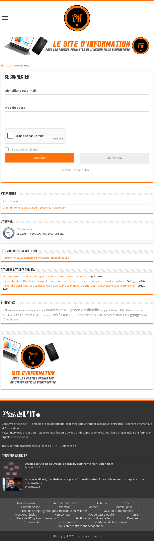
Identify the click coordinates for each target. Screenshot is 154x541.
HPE (5, 310)
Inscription (114, 158)
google (135, 315)
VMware (52, 310)
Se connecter (11, 201)
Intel (15, 319)
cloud (65, 315)
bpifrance (46, 315)
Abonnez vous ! (26, 503)
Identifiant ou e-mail (20, 90)
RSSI (127, 315)
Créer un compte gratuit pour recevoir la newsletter (34, 207)
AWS (56, 314)
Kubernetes (108, 315)
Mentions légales (26, 514)
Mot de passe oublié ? (77, 170)
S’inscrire (132, 518)
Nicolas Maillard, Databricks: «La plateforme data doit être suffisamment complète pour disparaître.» (64, 281)
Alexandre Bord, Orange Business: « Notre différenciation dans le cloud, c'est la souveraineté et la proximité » (69, 285)
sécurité (73, 315)
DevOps (29, 315)
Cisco (115, 310)
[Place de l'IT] (77, 17)
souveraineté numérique (21, 310)
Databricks (9, 315)
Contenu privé (123, 507)
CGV (126, 503)
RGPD (120, 315)
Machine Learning (133, 310)
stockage (41, 310)
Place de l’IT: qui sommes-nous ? (37, 518)
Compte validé (30, 507)
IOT (96, 315)
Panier (135, 514)
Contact (92, 507)
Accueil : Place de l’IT (66, 503)
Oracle (7, 319)
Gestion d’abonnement (118, 511)
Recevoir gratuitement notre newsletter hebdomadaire (36, 257)
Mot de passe (15, 107)
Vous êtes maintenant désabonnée (81, 526)
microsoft (86, 314)
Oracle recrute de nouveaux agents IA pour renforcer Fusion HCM (42, 276)
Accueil (7, 65)
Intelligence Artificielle (79, 309)
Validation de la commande (112, 522)
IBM (144, 315)
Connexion (64, 507)
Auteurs (102, 503)
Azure (19, 315)
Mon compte (62, 514)
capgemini (106, 310)
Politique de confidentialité (92, 518)
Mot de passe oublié (100, 514)
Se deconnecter (68, 522)
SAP (37, 315)
